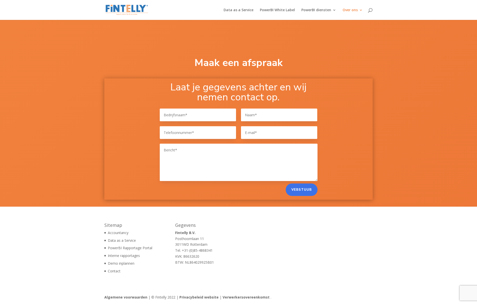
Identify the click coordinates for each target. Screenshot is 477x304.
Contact (114, 271)
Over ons (350, 10)
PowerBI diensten (316, 10)
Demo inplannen (121, 263)
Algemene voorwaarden (125, 297)
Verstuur (301, 189)
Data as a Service (238, 10)
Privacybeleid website (199, 297)
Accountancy (118, 232)
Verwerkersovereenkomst (246, 297)
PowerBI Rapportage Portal (130, 247)
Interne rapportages (124, 255)
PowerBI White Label (277, 10)
